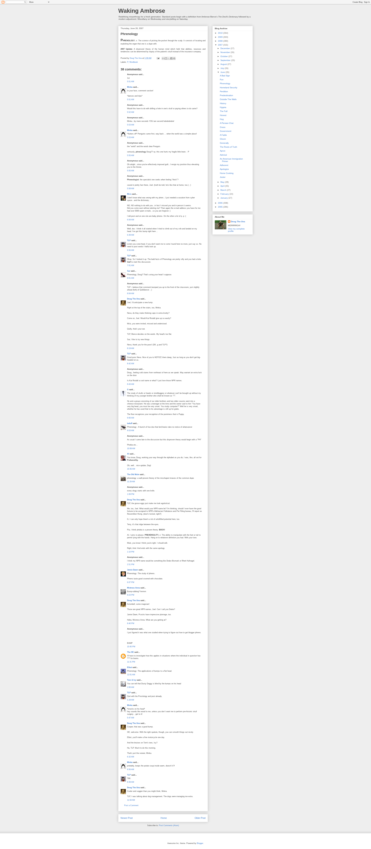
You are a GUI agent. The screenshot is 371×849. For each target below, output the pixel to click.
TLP (129, 240)
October (224, 56)
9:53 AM (130, 430)
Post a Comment (131, 805)
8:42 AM (130, 363)
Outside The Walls (228, 99)
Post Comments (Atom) (169, 825)
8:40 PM (130, 623)
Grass (222, 127)
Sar (128, 271)
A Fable (223, 135)
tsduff (129, 423)
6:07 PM (130, 582)
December (225, 48)
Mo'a (129, 194)
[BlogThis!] (165, 58)
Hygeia (223, 107)
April (222, 186)
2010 (220, 33)
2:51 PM (130, 564)
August (223, 64)
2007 (220, 45)
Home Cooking (226, 173)
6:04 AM (130, 220)
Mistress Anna (133, 588)
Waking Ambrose (141, 11)
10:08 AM (131, 448)
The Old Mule (133, 474)
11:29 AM (131, 481)
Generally (224, 143)
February (224, 194)
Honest (223, 115)
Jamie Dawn (132, 570)
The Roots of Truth (228, 147)
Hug (222, 119)
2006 (220, 203)
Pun (221, 79)
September (225, 60)
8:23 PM (130, 595)
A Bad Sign (225, 75)
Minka (129, 87)
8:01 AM (130, 278)
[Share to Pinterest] (174, 58)
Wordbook (133, 62)
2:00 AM (130, 687)
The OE (130, 652)
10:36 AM (131, 469)
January (224, 198)
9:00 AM (130, 418)
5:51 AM (130, 81)
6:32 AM (130, 757)
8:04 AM (130, 293)
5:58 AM (130, 188)
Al (128, 454)
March (223, 190)
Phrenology (225, 83)
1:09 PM (130, 494)
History (223, 103)
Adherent (224, 165)
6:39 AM (130, 235)
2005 (220, 207)
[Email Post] (158, 58)
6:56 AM (130, 250)
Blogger (200, 843)
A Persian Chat (226, 123)
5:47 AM (130, 718)
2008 (220, 41)
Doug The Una (133, 299)
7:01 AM (130, 265)
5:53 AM (130, 125)
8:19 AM (130, 348)
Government (225, 131)
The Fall (223, 111)
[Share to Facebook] (171, 58)
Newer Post (127, 818)
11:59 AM (131, 800)
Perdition (224, 91)
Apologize (224, 169)
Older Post (200, 818)
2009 (220, 37)
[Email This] (163, 58)
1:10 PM (130, 552)
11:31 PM (131, 662)
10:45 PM (131, 646)
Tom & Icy (131, 680)
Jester (222, 177)
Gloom (223, 139)
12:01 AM (131, 675)
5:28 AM (130, 700)
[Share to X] (168, 58)
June (222, 72)
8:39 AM (130, 782)
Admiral (223, 155)
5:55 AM (130, 155)
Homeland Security (228, 87)
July (222, 68)
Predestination (226, 95)
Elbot (129, 667)
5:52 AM (130, 112)
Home (164, 818)
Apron (222, 151)
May (222, 182)
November (225, 52)
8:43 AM (130, 384)
